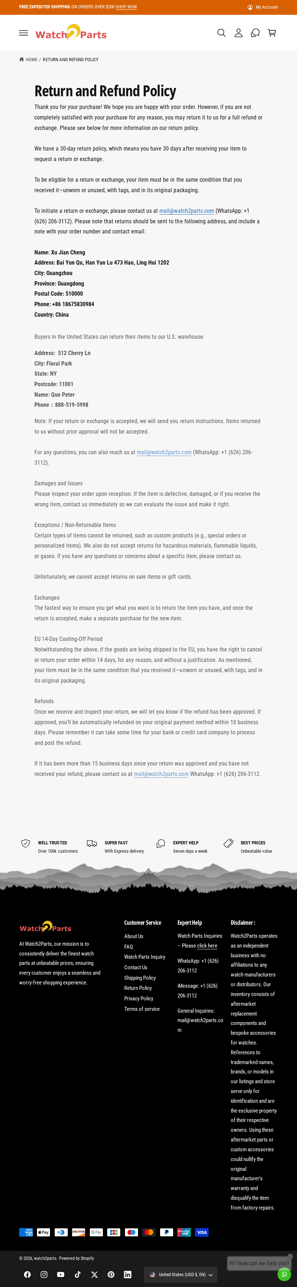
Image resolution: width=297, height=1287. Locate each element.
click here (207, 945)
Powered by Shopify (76, 1258)
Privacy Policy (138, 998)
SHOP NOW (126, 6)
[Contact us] (284, 1274)
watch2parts (45, 1258)
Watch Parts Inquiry (144, 957)
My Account (267, 7)
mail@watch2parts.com (186, 210)
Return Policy (138, 988)
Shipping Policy (140, 978)
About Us (133, 936)
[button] (23, 32)
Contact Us (135, 967)
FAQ (128, 947)
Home (31, 59)
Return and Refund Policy (70, 59)
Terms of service (142, 1009)
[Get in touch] (255, 32)
